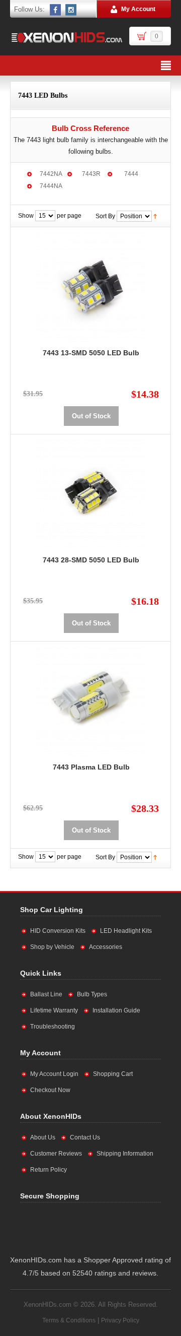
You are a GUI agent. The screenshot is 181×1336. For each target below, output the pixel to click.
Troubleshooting (52, 1026)
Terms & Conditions (69, 1320)
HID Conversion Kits (57, 930)
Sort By (105, 216)
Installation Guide (116, 1010)
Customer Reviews (56, 1153)
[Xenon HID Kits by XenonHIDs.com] (66, 37)
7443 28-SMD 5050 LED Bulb (91, 560)
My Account (138, 9)
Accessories (105, 946)
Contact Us (85, 1137)
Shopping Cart (113, 1073)
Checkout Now (50, 1090)
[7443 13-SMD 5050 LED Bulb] (91, 287)
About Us (42, 1137)
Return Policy (48, 1169)
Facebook (56, 10)
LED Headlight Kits (126, 930)
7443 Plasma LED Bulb (91, 767)
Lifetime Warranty (54, 1010)
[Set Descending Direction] (155, 216)
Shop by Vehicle (52, 946)
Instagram (71, 10)
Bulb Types (92, 994)
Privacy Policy (120, 1320)
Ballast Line (46, 994)
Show (26, 215)
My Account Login (54, 1073)
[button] (121, 1226)
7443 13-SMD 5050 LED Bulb (91, 353)
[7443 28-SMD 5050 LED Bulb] (91, 494)
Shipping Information (125, 1153)
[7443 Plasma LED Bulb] (91, 701)
